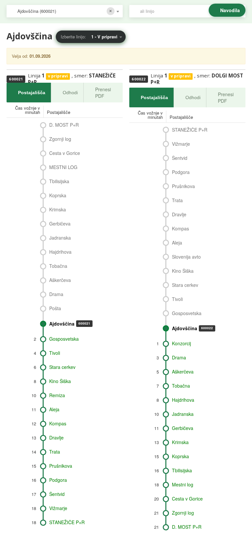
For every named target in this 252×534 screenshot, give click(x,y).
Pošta (55, 308)
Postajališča (31, 92)
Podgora (58, 480)
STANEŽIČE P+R (67, 522)
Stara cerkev (62, 367)
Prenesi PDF (103, 92)
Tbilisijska (59, 181)
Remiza (57, 395)
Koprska (57, 195)
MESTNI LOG (63, 167)
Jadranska (60, 237)
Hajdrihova (60, 251)
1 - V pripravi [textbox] (104, 36)
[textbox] (190, 11)
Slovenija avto (186, 256)
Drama (56, 294)
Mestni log (182, 484)
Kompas (57, 423)
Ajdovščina (69, 323)
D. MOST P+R (64, 124)
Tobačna (58, 266)
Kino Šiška (60, 381)
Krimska (57, 209)
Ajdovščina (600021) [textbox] (36, 11)
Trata (54, 451)
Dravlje (56, 437)
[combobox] (65, 11)
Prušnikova (60, 465)
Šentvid (57, 494)
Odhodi (70, 92)
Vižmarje (58, 508)
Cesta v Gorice (64, 153)
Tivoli (54, 353)
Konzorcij (181, 343)
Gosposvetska (64, 338)
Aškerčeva (60, 280)
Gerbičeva (60, 223)
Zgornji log (60, 139)
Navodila (230, 10)
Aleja (54, 409)
